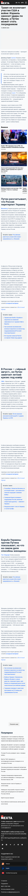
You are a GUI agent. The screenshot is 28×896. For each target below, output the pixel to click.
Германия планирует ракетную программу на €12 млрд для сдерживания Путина (14, 690)
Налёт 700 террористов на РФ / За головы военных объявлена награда (12, 146)
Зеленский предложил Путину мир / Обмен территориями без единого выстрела (12, 169)
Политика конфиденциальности (10, 892)
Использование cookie (7, 889)
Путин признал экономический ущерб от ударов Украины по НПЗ (13, 416)
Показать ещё (14, 724)
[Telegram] (10, 844)
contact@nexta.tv (6, 827)
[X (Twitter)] (6, 844)
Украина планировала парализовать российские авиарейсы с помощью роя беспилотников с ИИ (12, 777)
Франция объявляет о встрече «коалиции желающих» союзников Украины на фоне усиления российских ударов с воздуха (13, 747)
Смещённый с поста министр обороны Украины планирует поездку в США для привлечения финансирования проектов (12, 739)
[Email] (2, 848)
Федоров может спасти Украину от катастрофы (11, 784)
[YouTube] (2, 844)
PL (19, 2)
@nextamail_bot (5, 825)
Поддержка (4, 883)
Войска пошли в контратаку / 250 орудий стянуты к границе (11, 188)
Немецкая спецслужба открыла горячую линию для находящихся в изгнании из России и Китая (13, 792)
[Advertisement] (14, 40)
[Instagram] (22, 844)
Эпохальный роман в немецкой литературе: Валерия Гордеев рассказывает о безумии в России (14, 769)
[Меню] (26, 3)
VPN (22, 2)
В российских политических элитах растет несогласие (13, 803)
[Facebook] (18, 844)
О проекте (4, 880)
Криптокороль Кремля (7, 798)
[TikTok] (14, 844)
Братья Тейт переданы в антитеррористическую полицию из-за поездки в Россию (12, 761)
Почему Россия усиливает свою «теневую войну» (13, 754)
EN (16, 2)
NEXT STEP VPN (5, 886)
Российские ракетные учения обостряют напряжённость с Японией (12, 237)
